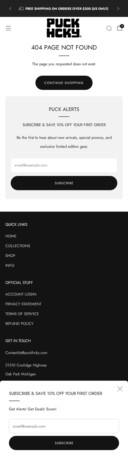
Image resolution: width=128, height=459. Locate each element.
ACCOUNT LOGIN (20, 294)
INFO (9, 265)
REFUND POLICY (19, 323)
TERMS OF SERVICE (22, 314)
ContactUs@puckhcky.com (26, 352)
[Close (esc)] (120, 389)
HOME (10, 236)
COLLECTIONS (17, 246)
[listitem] (64, 8)
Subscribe (64, 443)
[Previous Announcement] (10, 8)
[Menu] (8, 28)
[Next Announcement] (118, 8)
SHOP (10, 255)
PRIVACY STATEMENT (23, 304)
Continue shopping (64, 82)
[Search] (109, 28)
